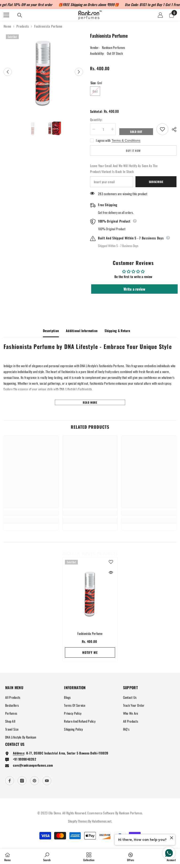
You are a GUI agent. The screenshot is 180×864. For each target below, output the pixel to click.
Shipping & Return (117, 330)
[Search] (19, 15)
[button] (8, 72)
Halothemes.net (101, 821)
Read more (90, 402)
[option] (43, 71)
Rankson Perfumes (113, 47)
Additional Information (82, 330)
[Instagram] (22, 780)
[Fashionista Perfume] (90, 593)
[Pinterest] (34, 780)
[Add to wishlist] (162, 129)
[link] (31, 513)
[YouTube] (46, 780)
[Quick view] (111, 572)
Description (51, 330)
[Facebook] (9, 780)
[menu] (6, 15)
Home (7, 26)
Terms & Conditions (126, 140)
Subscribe (156, 182)
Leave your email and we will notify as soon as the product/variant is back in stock (124, 168)
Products (22, 26)
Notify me (90, 652)
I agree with (103, 140)
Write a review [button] (134, 289)
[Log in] (160, 15)
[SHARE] (172, 129)
